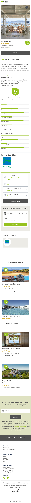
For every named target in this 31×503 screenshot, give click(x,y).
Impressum (6, 447)
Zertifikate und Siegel (8, 468)
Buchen (15, 53)
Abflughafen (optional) (13, 188)
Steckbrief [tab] (8, 59)
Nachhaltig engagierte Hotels (10, 472)
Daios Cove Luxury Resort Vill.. (12, 348)
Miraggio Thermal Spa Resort (11, 284)
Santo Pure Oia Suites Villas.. (11, 316)
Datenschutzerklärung (20, 426)
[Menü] (28, 1)
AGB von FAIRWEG (7, 451)
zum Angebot (15, 224)
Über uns (5, 456)
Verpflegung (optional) (12, 194)
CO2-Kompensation (8, 470)
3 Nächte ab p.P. (10, 291)
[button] (27, 22)
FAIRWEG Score (7, 467)
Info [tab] (2, 60)
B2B (4, 461)
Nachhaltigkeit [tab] (15, 59)
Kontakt (5, 458)
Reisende (9, 183)
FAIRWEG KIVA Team (8, 460)
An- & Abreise (11, 175)
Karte (9, 47)
